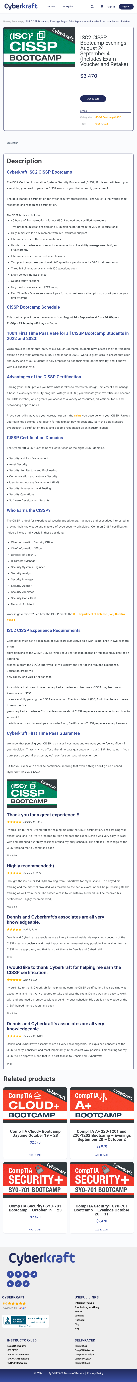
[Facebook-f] (10, 1274)
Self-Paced (85, 1340)
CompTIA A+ (81, 1346)
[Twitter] (33, 1274)
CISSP (117, 117)
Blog (77, 1324)
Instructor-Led (22, 1340)
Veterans (79, 1315)
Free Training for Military (87, 1307)
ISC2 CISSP (12, 1350)
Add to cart (93, 98)
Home (6, 21)
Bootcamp (17, 21)
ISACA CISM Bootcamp (18, 1358)
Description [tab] (12, 143)
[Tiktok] (26, 1283)
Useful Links (87, 1297)
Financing (80, 1320)
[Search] (92, 7)
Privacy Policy (95, 1373)
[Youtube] (26, 1274)
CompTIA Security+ (16, 1346)
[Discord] (10, 1283)
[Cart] (102, 6)
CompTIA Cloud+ (83, 1363)
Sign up (126, 6)
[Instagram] (18, 1283)
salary (77, 415)
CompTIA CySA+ (83, 1358)
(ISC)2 (98, 117)
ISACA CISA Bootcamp (18, 1354)
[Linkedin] (18, 1274)
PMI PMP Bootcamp (17, 1363)
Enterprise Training (84, 1303)
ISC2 (105, 123)
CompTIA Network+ (84, 1350)
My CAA (78, 1311)
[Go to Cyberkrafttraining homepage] (21, 6)
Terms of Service (74, 1373)
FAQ (77, 1328)
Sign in (111, 6)
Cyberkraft (13, 1297)
